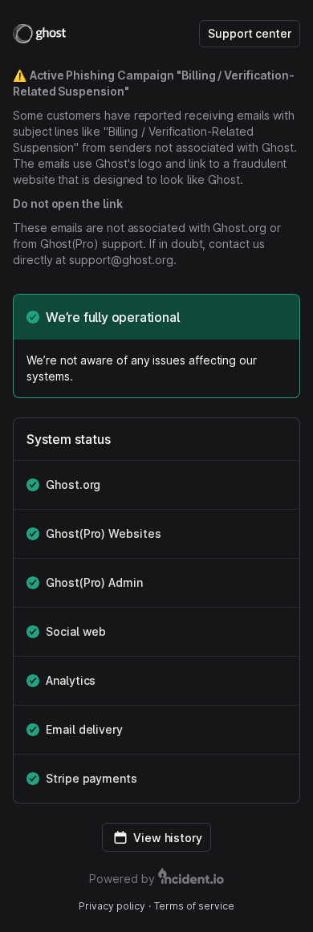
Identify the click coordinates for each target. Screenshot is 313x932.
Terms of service (194, 906)
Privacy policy (112, 906)
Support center (249, 33)
